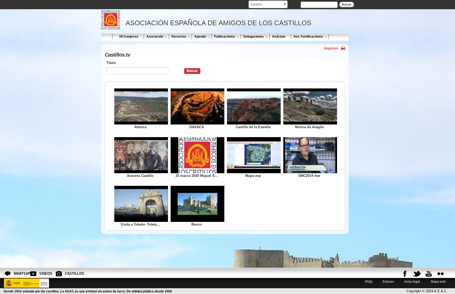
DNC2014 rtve (309, 176)
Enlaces (388, 281)
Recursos (178, 36)
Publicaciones (224, 36)
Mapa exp (253, 176)
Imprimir (331, 48)
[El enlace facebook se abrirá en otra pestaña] (405, 274)
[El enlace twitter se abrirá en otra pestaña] (417, 274)
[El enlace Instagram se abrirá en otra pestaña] (440, 274)
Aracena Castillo (140, 176)
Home (106, 36)
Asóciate (278, 36)
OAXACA (196, 127)
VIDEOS (43, 274)
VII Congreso (128, 36)
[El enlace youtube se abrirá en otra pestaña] (428, 274)
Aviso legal (412, 281)
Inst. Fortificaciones (308, 36)
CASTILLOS (69, 274)
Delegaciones (253, 36)
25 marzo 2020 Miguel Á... (197, 176)
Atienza (140, 127)
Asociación (154, 36)
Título (111, 63)
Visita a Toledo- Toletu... (140, 224)
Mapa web (438, 281)
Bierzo (196, 224)
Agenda (200, 36)
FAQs (369, 281)
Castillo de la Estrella (253, 127)
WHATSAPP (18, 274)
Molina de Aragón (309, 127)
